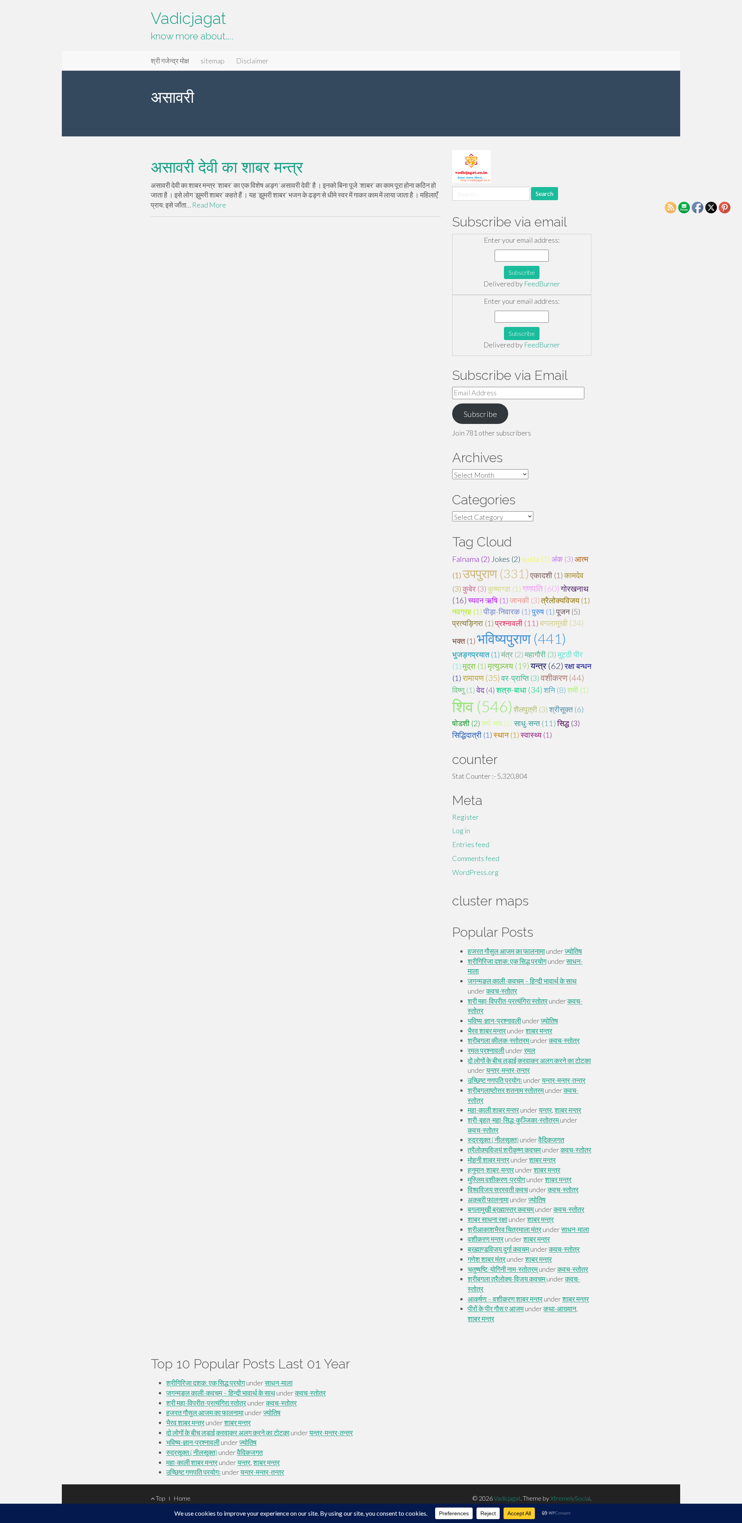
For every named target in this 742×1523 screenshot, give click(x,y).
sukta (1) (536, 558)
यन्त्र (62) (547, 665)
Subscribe (480, 414)
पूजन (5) (568, 611)
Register (465, 817)
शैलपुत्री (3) (531, 709)
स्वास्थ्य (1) (536, 734)
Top (160, 1498)
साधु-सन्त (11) (535, 723)
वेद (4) (486, 689)
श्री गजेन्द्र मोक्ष (170, 60)
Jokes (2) (506, 558)
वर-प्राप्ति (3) (520, 677)
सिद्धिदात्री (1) (472, 734)
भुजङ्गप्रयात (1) (476, 654)
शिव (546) (482, 706)
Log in (461, 830)
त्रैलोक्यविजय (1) (565, 600)
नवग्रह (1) (467, 611)
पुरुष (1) (543, 611)
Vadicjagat (188, 18)
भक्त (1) (464, 640)
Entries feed (470, 844)
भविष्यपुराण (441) (521, 638)
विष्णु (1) (463, 689)
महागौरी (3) (540, 654)
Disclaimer (252, 60)
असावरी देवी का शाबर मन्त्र (227, 167)
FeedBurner (542, 283)
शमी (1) (578, 689)
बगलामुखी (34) (562, 623)
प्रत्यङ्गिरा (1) (473, 623)
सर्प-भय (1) (497, 723)
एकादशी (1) (546, 575)
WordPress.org (475, 872)
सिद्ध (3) (568, 723)
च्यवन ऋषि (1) (488, 600)
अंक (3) (562, 558)
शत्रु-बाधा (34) (519, 690)
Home (182, 1498)
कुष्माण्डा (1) (504, 588)
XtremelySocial (570, 1498)
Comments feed (475, 858)
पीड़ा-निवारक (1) (507, 611)
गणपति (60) (541, 588)
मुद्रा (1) (475, 665)
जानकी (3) (525, 600)
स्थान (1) (506, 734)
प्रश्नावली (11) (517, 623)
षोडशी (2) (466, 723)
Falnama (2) (471, 558)
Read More (209, 205)
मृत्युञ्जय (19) (508, 665)
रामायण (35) (481, 678)
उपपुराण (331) (496, 573)
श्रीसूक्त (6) (566, 709)
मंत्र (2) (512, 654)
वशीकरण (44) (562, 678)
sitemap (213, 60)
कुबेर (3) (475, 588)
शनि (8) (555, 689)
